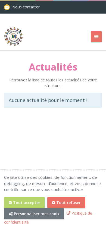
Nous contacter (26, 6)
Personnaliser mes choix (36, 213)
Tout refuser (68, 202)
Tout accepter (26, 202)
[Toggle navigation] (96, 36)
